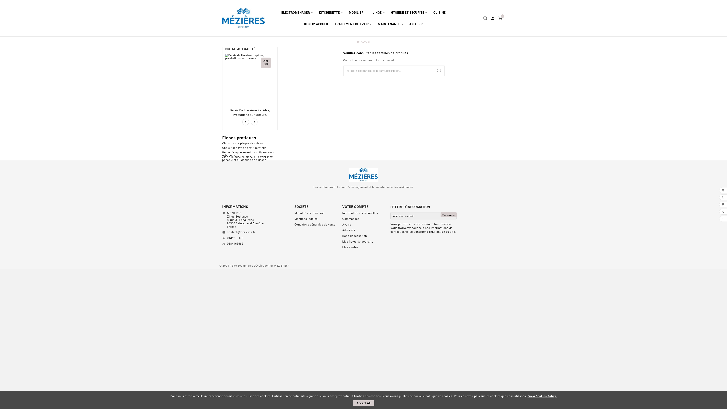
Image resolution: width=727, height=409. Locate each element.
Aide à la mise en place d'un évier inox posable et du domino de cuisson (247, 157)
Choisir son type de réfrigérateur (244, 147)
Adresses (348, 230)
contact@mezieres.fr (241, 232)
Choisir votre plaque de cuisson (243, 143)
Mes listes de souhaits (357, 241)
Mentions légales (306, 219)
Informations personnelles (360, 213)
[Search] (439, 71)
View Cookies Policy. (542, 396)
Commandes (350, 219)
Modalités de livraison (309, 213)
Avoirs (346, 224)
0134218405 (235, 238)
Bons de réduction (354, 236)
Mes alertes (350, 247)
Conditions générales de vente (314, 224)
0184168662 (235, 243)
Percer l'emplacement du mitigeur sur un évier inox (249, 153)
